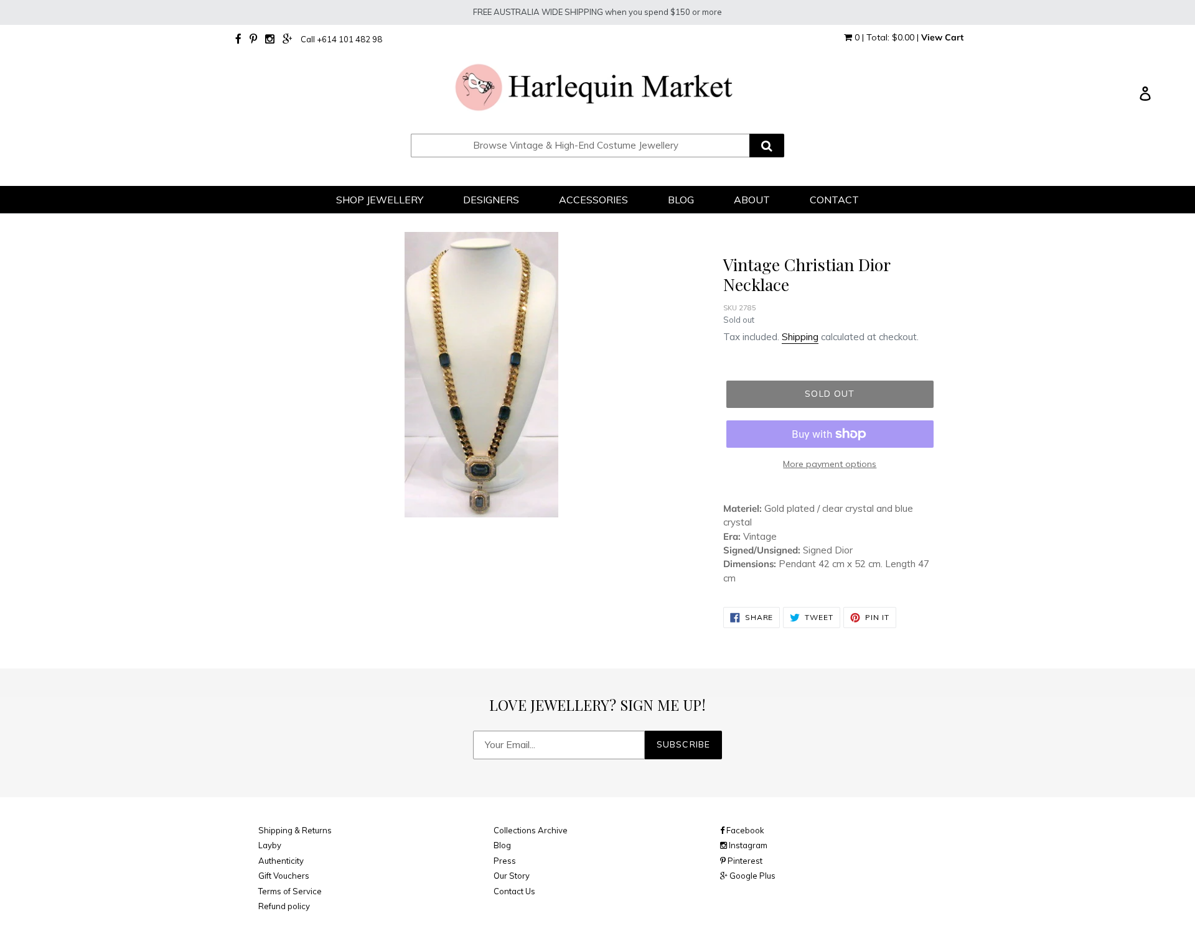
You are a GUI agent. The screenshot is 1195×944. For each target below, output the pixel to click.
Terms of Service (290, 891)
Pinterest (744, 861)
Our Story (512, 876)
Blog (502, 845)
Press (505, 861)
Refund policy (284, 906)
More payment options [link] (829, 464)
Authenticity (281, 861)
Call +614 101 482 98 (341, 39)
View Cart (942, 37)
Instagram (747, 845)
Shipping (800, 337)
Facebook (744, 830)
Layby (269, 845)
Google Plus (752, 876)
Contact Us (514, 891)
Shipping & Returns (295, 830)
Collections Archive (531, 830)
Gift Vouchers (283, 876)
